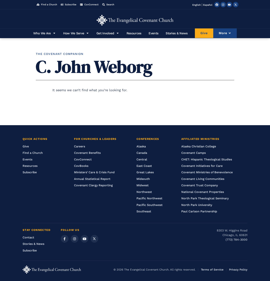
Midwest (142, 185)
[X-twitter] (235, 4)
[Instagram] (223, 4)
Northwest (144, 192)
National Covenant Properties (202, 192)
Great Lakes (145, 172)
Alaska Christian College (198, 146)
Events (153, 33)
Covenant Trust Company (199, 185)
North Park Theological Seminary (205, 198)
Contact (28, 237)
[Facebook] (217, 4)
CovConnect (83, 159)
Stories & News (177, 33)
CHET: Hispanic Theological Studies (206, 159)
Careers (79, 146)
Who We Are (42, 33)
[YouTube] (84, 239)
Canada (141, 153)
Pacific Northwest (149, 198)
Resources (134, 33)
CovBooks (81, 166)
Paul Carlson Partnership (199, 211)
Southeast (143, 211)
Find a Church (33, 153)
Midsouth (143, 179)
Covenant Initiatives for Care (202, 166)
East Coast (144, 166)
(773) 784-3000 (236, 239)
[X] (94, 239)
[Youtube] (229, 4)
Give (26, 146)
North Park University (196, 205)
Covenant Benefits (87, 153)
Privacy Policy (238, 269)
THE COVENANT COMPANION (60, 54)
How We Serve (73, 33)
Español (207, 4)
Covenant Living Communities (202, 179)
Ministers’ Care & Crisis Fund (94, 172)
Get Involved (105, 33)
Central (141, 159)
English (196, 4)
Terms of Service (212, 269)
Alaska (141, 146)
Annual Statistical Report (92, 179)
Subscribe (30, 172)
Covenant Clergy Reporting (93, 185)
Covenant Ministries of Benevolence (207, 172)
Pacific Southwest (149, 205)
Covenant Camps (193, 153)
